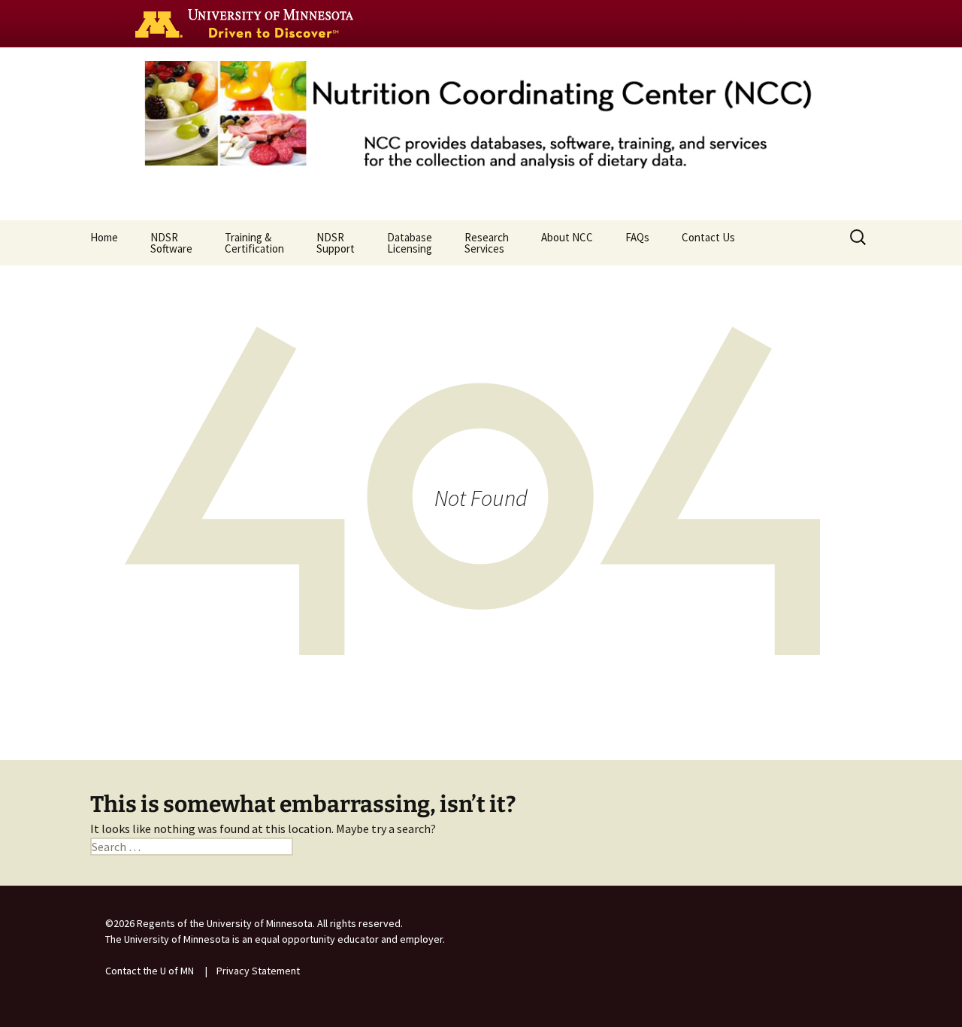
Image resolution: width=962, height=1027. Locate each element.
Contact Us (708, 237)
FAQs (637, 237)
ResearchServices (486, 243)
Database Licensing (409, 243)
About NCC (567, 237)
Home (104, 237)
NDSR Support (335, 243)
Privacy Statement (258, 970)
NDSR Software (171, 243)
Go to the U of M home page (248, 23)
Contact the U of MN (149, 970)
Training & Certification (254, 243)
